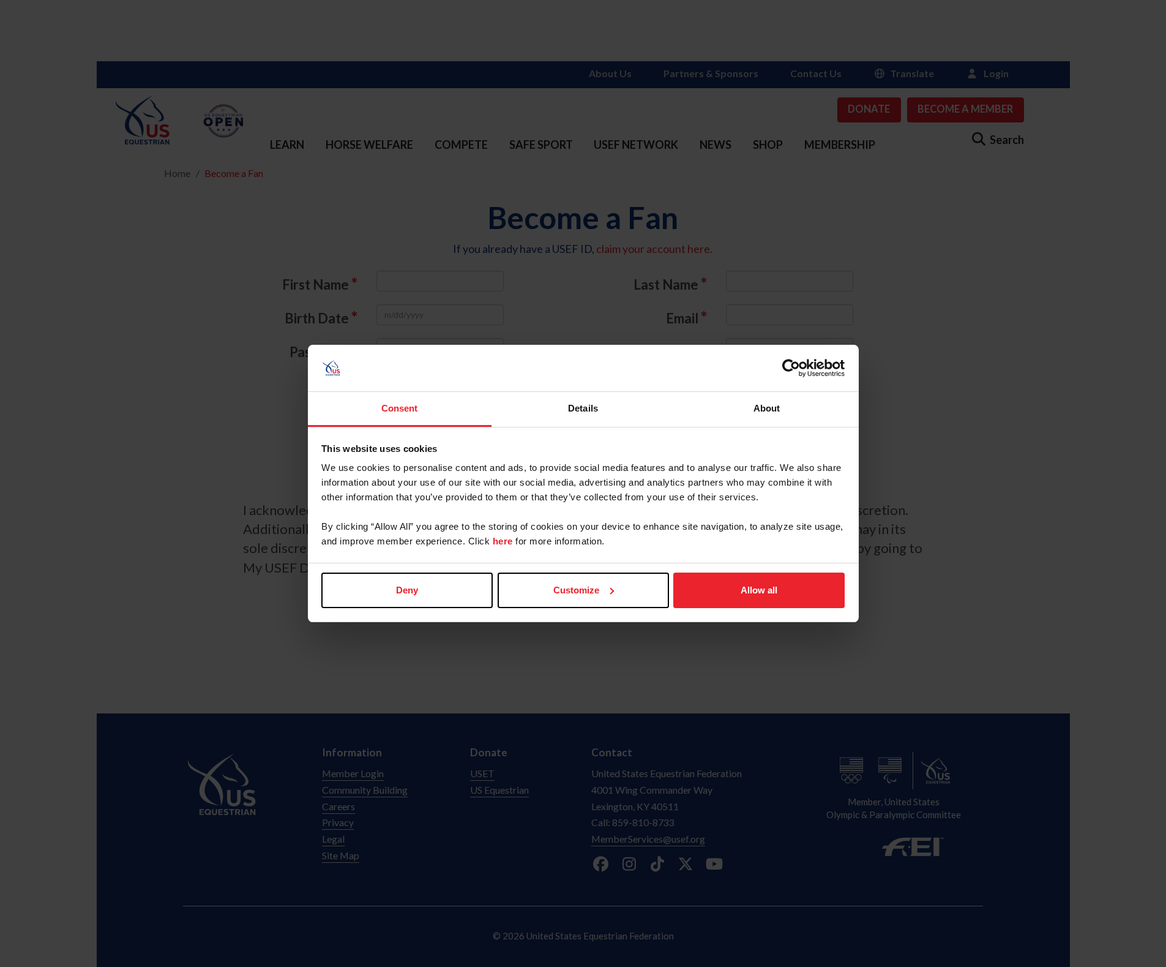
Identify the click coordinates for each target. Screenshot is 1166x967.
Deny (407, 590)
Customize (576, 590)
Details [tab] (583, 408)
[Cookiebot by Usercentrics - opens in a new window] (791, 368)
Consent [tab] (399, 408)
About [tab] (766, 408)
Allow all (759, 590)
